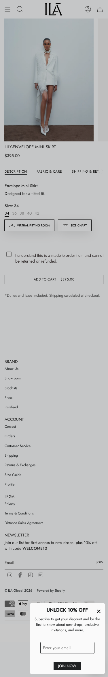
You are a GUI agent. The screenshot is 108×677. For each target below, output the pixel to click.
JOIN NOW (67, 666)
